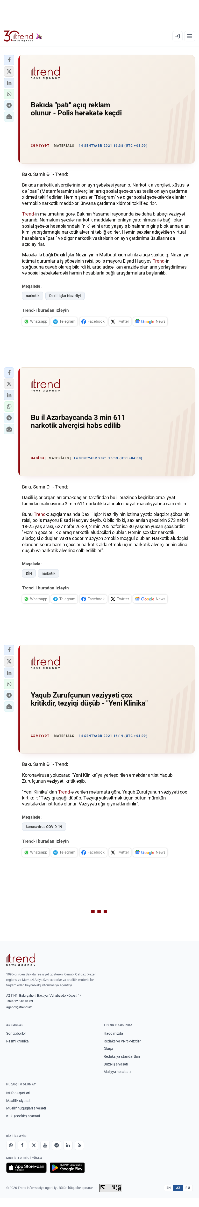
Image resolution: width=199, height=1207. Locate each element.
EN (169, 1188)
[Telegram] (56, 1145)
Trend (28, 214)
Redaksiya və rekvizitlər (122, 1041)
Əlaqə (108, 1049)
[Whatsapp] (11, 1145)
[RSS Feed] (79, 1145)
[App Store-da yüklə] (26, 1167)
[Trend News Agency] (20, 959)
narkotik (32, 296)
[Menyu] (189, 36)
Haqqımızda (113, 1033)
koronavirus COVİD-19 (44, 827)
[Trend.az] (23, 36)
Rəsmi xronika (17, 1041)
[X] (33, 1145)
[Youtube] (45, 1145)
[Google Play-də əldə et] (67, 1167)
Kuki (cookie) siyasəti (23, 1116)
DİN (29, 573)
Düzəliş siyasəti (116, 1064)
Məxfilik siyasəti (18, 1101)
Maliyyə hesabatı (117, 1072)
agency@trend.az (19, 1007)
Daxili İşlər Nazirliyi (65, 296)
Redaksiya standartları (122, 1056)
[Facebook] (22, 1145)
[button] (9, 60)
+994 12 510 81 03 (19, 1001)
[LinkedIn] (68, 1145)
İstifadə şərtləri (18, 1093)
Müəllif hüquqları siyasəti (26, 1108)
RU (188, 1188)
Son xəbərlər (16, 1033)
